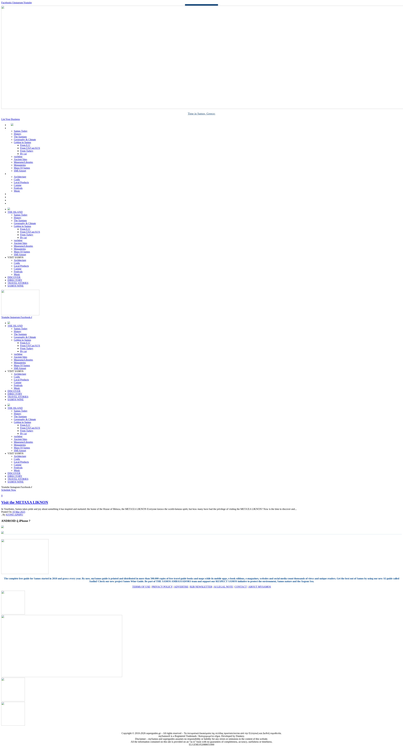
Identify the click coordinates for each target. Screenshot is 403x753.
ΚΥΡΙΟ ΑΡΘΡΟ (14, 514)
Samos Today (20, 131)
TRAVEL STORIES (21, 200)
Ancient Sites (20, 159)
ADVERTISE (181, 586)
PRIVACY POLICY (162, 586)
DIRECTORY (18, 197)
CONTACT (241, 586)
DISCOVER (17, 193)
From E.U (25, 145)
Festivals (18, 188)
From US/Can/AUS (30, 148)
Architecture (20, 176)
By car (23, 153)
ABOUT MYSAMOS (259, 586)
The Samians (20, 136)
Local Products (21, 182)
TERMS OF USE (141, 586)
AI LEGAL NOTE (223, 586)
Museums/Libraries (23, 162)
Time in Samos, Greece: (201, 113)
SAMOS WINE (19, 203)
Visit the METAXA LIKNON (24, 502)
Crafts (17, 179)
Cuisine (17, 185)
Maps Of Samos (22, 168)
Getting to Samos (22, 142)
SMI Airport (20, 170)
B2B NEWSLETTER (201, 586)
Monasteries (20, 165)
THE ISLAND (18, 128)
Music (17, 191)
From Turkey (26, 151)
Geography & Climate (25, 139)
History (17, 134)
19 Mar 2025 (18, 512)
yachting (18, 156)
